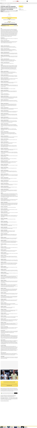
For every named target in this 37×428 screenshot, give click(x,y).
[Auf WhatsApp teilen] (22, 6)
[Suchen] (20, 1)
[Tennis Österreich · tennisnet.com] (16, 1)
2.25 (10, 19)
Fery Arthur (5, 22)
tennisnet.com (3, 25)
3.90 (7, 22)
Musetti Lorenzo (13, 22)
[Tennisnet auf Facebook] (22, 1)
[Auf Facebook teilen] (21, 6)
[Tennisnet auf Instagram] (24, 1)
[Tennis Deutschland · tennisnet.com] (17, 1)
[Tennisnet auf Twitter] (23, 1)
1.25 (10, 22)
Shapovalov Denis (5, 19)
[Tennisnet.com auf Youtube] (25, 1)
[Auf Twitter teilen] (19, 6)
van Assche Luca (13, 19)
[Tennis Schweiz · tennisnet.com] (18, 1)
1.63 (7, 19)
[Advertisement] (9, 365)
